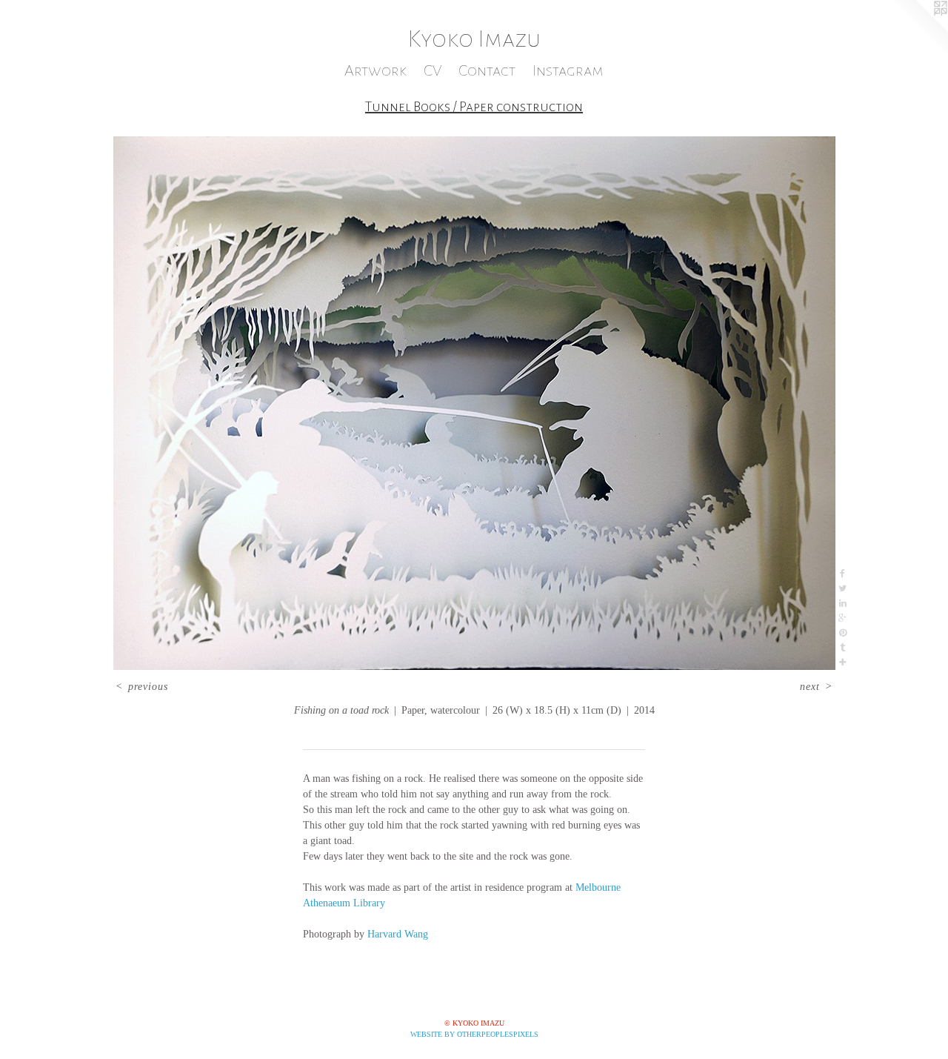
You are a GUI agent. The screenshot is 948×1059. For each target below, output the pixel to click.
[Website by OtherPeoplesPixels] (918, 29)
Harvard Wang (397, 934)
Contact (486, 70)
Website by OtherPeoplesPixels (474, 1034)
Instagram (568, 70)
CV (432, 70)
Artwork (375, 70)
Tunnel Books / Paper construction (474, 106)
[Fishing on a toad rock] (474, 403)
